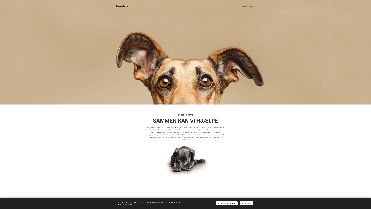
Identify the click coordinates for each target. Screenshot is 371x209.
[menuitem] (239, 6)
